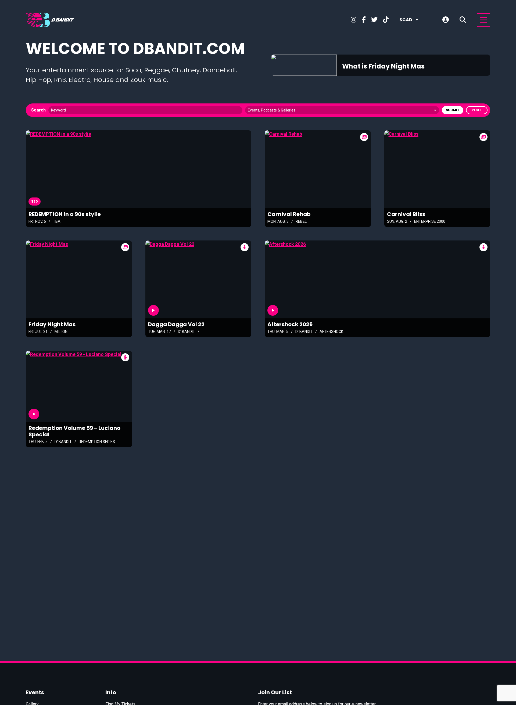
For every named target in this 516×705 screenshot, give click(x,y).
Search (38, 110)
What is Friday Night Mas (383, 66)
